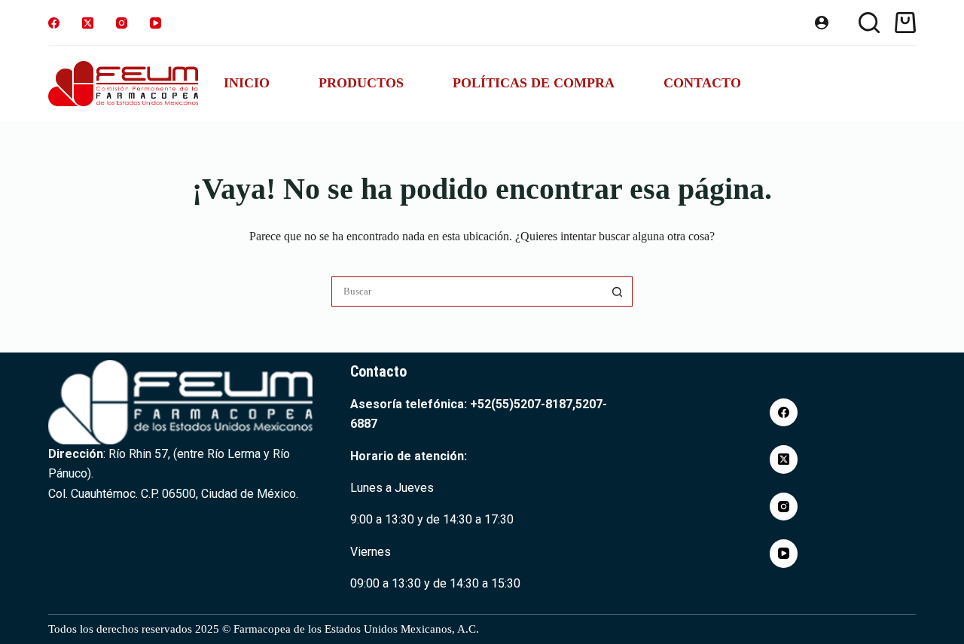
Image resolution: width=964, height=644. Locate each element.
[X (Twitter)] (87, 23)
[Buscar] (869, 22)
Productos (361, 82)
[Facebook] (53, 23)
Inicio (247, 82)
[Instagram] (121, 23)
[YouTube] (155, 23)
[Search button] (617, 291)
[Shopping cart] (905, 22)
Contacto (702, 82)
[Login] (821, 22)
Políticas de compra (534, 82)
